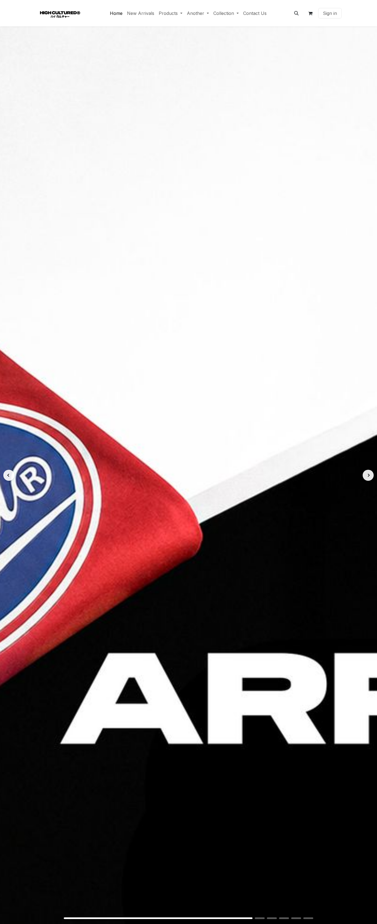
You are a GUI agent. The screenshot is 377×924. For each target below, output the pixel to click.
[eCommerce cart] (310, 13)
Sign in (330, 13)
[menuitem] (116, 13)
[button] (296, 13)
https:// (188, 475)
